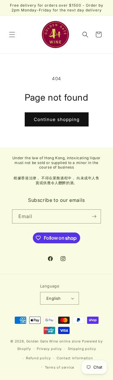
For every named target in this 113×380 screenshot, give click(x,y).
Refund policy (38, 358)
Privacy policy (49, 349)
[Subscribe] (94, 216)
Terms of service (59, 367)
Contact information (75, 358)
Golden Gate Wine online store (53, 341)
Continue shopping (57, 119)
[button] (12, 34)
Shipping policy (82, 349)
